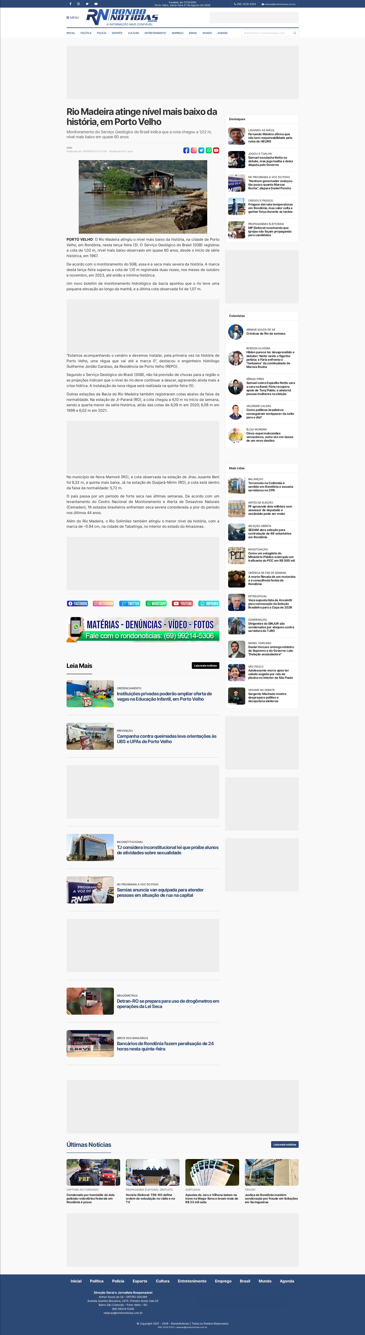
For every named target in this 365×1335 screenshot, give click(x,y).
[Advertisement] (254, 17)
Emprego (177, 32)
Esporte (117, 32)
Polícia (101, 32)
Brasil (193, 32)
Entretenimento (155, 32)
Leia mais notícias (205, 665)
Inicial (71, 32)
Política (86, 32)
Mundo (207, 32)
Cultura (133, 32)
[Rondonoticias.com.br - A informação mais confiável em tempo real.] (123, 17)
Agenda (223, 32)
